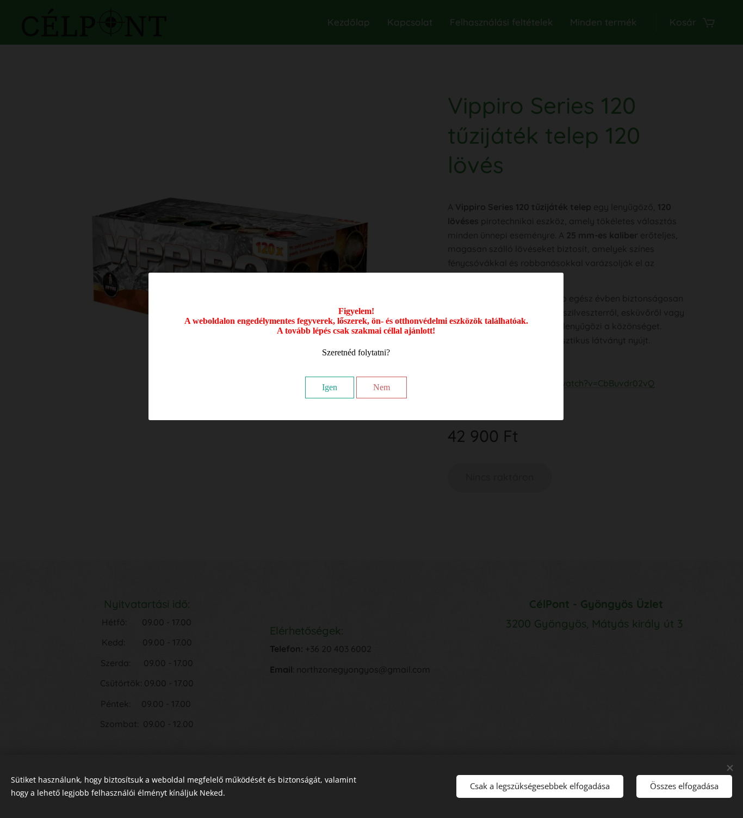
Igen (329, 387)
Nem (381, 387)
